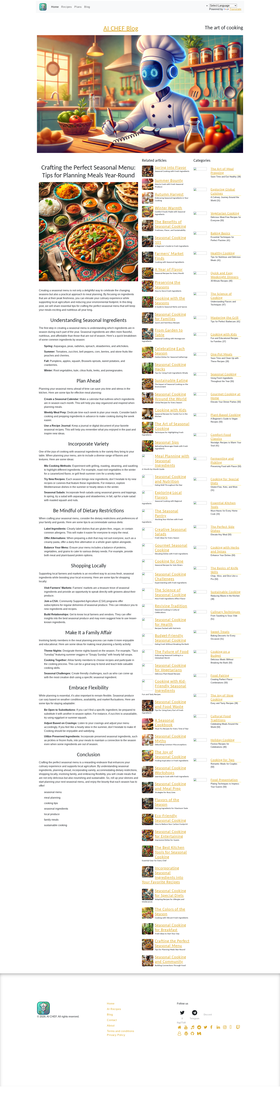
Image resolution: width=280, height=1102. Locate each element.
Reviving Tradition (171, 606)
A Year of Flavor (169, 270)
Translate (235, 9)
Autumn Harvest (169, 195)
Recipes (66, 7)
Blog (87, 7)
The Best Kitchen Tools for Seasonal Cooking (171, 852)
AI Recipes (114, 1009)
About (110, 1025)
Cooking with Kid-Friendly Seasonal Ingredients (170, 686)
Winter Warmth (168, 208)
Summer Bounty (169, 181)
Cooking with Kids (170, 410)
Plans (78, 7)
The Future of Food (172, 652)
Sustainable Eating (171, 381)
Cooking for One (169, 561)
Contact (112, 1020)
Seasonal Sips (167, 443)
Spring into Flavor (171, 168)
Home (55, 7)
